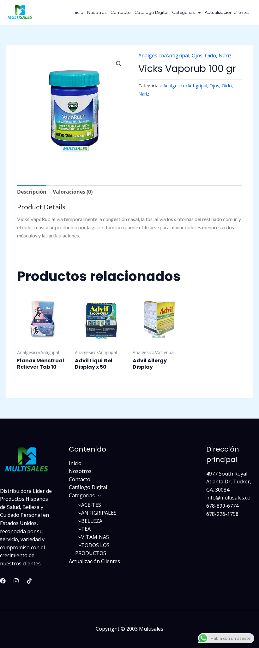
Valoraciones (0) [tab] (73, 191)
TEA (86, 528)
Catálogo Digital (151, 12)
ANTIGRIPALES (99, 512)
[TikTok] (29, 581)
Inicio (78, 12)
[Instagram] (16, 581)
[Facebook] (3, 581)
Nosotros (97, 12)
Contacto (121, 12)
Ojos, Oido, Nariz (212, 55)
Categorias (183, 12)
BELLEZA (91, 520)
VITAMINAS (95, 537)
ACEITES (91, 504)
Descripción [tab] (31, 191)
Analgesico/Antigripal (163, 55)
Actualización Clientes (227, 12)
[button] (118, 63)
